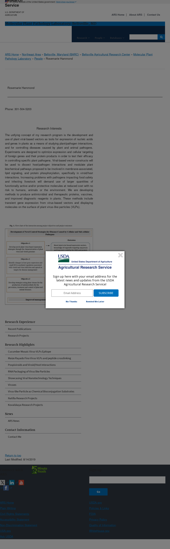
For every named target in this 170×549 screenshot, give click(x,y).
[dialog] (85, 279)
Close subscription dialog (120, 255)
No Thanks (71, 301)
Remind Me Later (95, 301)
